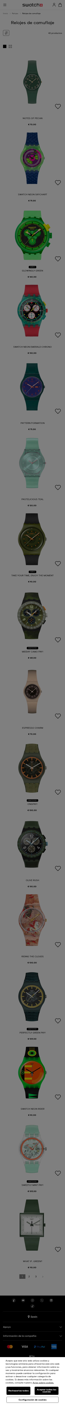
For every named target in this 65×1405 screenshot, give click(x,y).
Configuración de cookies (32, 1400)
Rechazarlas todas (18, 1391)
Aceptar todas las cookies (46, 1391)
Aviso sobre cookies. (43, 1383)
